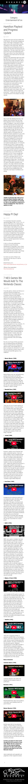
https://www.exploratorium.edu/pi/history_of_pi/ (15, 264)
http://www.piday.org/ (9, 269)
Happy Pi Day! (11, 214)
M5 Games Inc (11, 779)
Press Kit (19, 781)
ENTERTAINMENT (8, 23)
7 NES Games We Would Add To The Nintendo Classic (13, 281)
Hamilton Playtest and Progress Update (13, 30)
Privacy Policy (9, 781)
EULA (15, 781)
